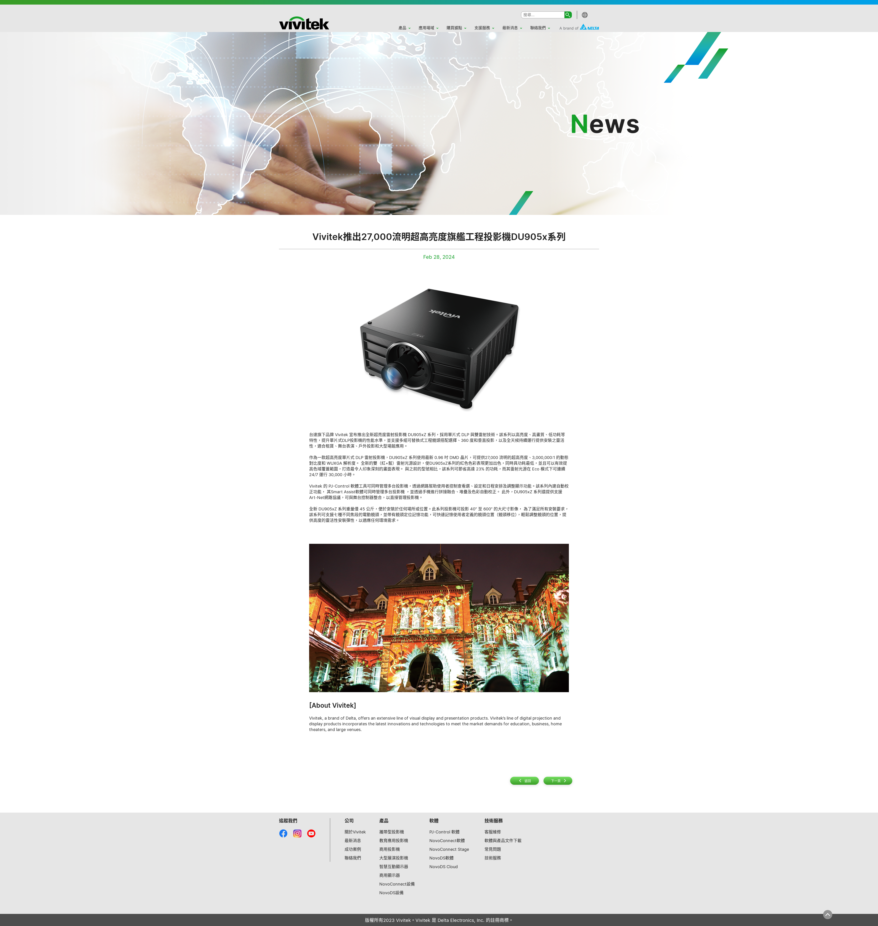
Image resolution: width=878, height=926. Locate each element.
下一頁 (556, 781)
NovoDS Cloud (443, 866)
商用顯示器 (389, 875)
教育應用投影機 (393, 840)
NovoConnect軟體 (447, 840)
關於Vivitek (355, 832)
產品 (402, 28)
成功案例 (353, 849)
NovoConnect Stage (449, 849)
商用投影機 (389, 849)
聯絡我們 (538, 28)
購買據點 (454, 28)
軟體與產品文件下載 (503, 840)
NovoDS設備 (391, 892)
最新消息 (510, 28)
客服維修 (493, 832)
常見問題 (493, 849)
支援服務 (482, 28)
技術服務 (493, 858)
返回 (528, 781)
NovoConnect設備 (397, 884)
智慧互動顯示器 (393, 866)
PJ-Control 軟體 (444, 832)
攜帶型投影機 (391, 832)
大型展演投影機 (393, 858)
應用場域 (426, 28)
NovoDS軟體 (441, 858)
